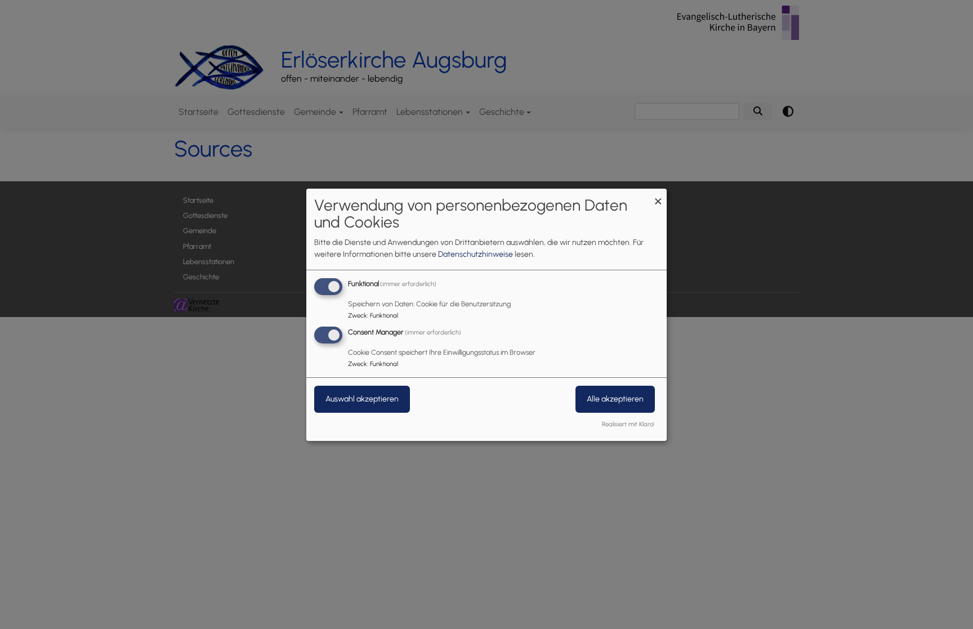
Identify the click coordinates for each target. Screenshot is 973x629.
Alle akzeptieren (615, 399)
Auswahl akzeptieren (362, 399)
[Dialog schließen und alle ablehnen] (658, 195)
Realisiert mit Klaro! (628, 424)
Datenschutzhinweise (475, 254)
